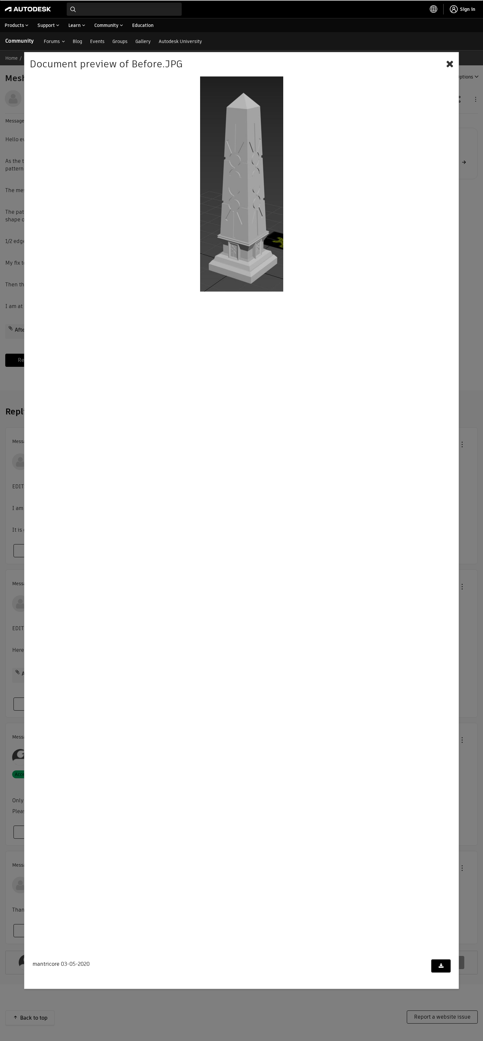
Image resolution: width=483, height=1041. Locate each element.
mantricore (46, 964)
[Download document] (441, 966)
